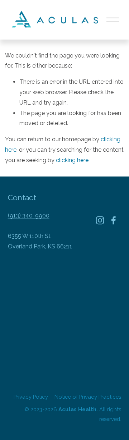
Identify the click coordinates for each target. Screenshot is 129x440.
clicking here (72, 160)
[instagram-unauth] (100, 220)
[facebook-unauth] (113, 220)
